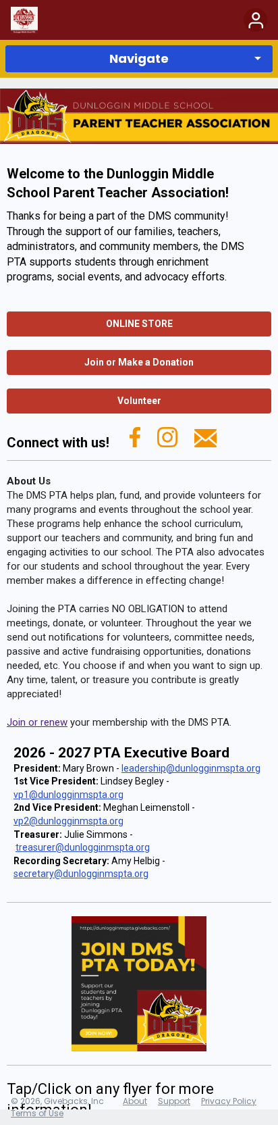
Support (174, 1101)
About (135, 1101)
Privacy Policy (228, 1101)
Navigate (139, 58)
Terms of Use (37, 1113)
